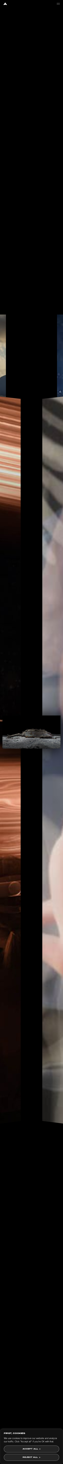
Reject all (30, 1457)
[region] (31, 1446)
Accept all (30, 1449)
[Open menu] (58, 3)
